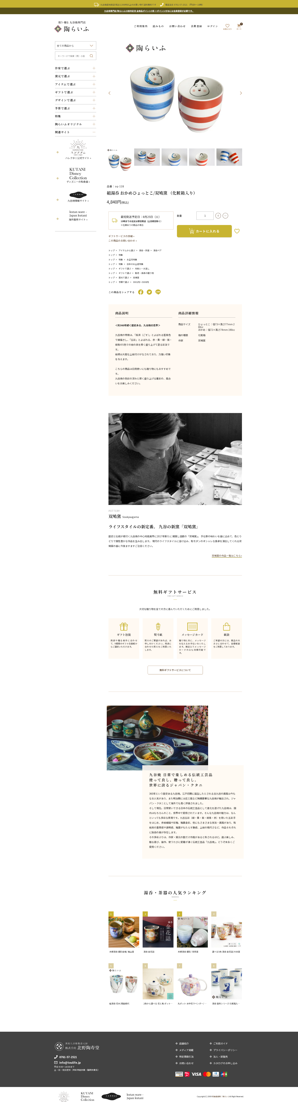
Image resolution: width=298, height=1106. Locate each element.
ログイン (212, 26)
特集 (121, 254)
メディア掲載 (186, 1050)
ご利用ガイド (220, 1043)
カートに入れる (208, 231)
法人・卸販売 (220, 1056)
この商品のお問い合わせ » (122, 240)
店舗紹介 (184, 1043)
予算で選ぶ (124, 281)
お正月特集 (132, 259)
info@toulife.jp (70, 1062)
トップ (111, 250)
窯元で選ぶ (124, 277)
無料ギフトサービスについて (175, 670)
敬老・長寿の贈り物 (144, 272)
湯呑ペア (157, 250)
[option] (175, 93)
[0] (239, 27)
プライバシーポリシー (225, 1050)
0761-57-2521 (180, 4)
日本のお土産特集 (135, 264)
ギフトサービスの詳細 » (121, 236)
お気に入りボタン (237, 231)
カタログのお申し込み (225, 1063)
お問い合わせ (177, 26)
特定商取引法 (186, 1056)
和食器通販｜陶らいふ (220, 1096)
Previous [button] (109, 93)
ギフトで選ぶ (125, 268)
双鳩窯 (136, 277)
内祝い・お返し (142, 268)
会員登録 (196, 26)
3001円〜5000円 (141, 281)
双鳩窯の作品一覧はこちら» (227, 555)
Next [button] (241, 93)
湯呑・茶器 (144, 250)
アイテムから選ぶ (127, 250)
